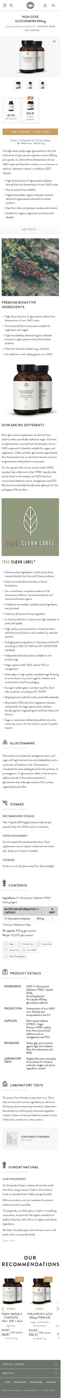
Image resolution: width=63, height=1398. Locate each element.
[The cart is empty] (53, 5)
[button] (18, 85)
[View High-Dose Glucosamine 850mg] (18, 85)
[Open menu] (4, 5)
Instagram (36, 1382)
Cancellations (31, 1390)
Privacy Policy (48, 1390)
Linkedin (51, 1382)
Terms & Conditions (11, 1390)
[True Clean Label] (18, 562)
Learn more (8, 1240)
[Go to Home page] (30, 5)
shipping (46, 140)
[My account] (45, 5)
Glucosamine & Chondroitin (20, 26)
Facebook (20, 1382)
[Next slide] (53, 1308)
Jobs (7, 1382)
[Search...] (11, 5)
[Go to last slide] (8, 1308)
